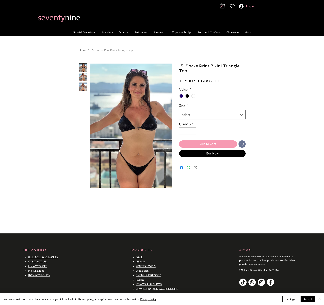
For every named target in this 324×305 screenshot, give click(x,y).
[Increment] (193, 130)
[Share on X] (196, 167)
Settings (290, 299)
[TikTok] (243, 282)
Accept (308, 299)
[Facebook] (270, 282)
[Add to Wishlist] (242, 144)
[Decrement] (182, 130)
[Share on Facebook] (181, 167)
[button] (222, 5)
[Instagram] (261, 282)
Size (183, 105)
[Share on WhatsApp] (188, 167)
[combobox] (212, 114)
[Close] (319, 299)
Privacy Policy (148, 299)
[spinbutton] (188, 130)
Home (82, 50)
